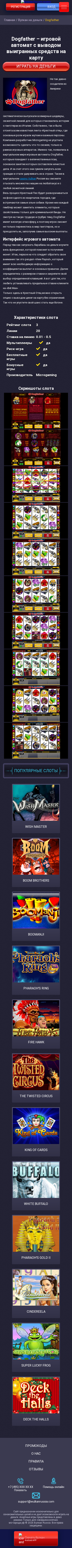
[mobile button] (64, 7)
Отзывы (36, 1469)
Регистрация (20, 6)
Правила (36, 1461)
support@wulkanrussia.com (36, 1501)
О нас (36, 1453)
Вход (52, 6)
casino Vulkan (28, 178)
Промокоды (36, 1446)
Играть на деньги (36, 66)
